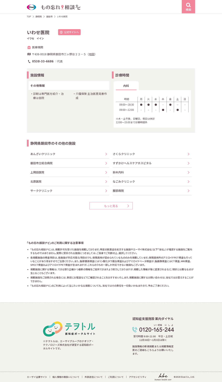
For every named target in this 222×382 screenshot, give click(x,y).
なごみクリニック (124, 181)
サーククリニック (41, 190)
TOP (29, 16)
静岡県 (39, 16)
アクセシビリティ (138, 377)
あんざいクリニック (42, 154)
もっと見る (111, 206)
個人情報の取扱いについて (65, 377)
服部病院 (118, 190)
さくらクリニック (124, 154)
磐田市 (49, 16)
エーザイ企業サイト (37, 377)
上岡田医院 (37, 172)
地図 (91, 54)
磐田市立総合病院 (41, 163)
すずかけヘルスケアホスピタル (132, 163)
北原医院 (35, 181)
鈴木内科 (118, 172)
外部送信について (94, 377)
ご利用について (116, 377)
